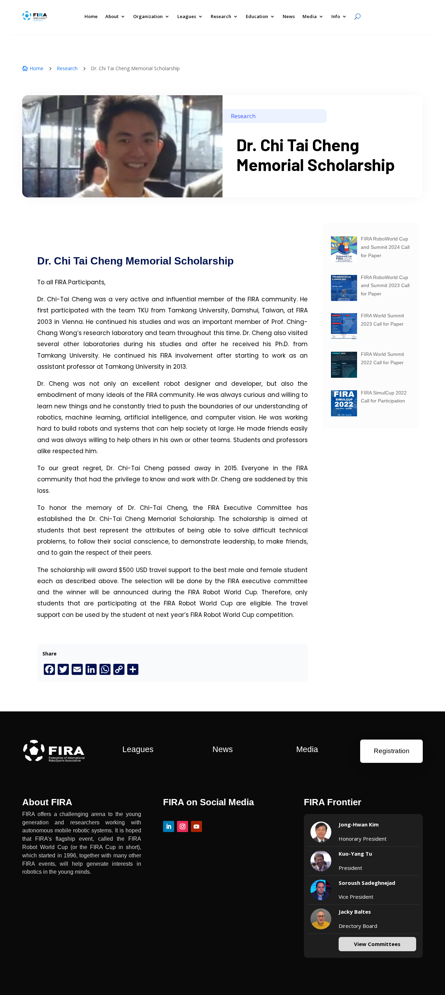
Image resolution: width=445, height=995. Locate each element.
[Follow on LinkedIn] (168, 826)
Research (67, 68)
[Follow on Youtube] (196, 826)
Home (91, 16)
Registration (392, 751)
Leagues (186, 16)
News (289, 16)
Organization (148, 16)
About (112, 16)
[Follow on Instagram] (182, 826)
